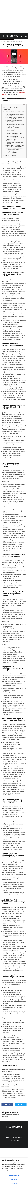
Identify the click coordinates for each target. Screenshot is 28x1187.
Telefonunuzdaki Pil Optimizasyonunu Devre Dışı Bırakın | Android (15, 135)
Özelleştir (14, 1179)
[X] (13, 1132)
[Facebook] (11, 1132)
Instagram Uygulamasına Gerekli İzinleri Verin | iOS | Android (14, 126)
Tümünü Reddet (14, 1184)
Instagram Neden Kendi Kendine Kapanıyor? (12, 108)
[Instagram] (16, 1132)
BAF (13, 1137)
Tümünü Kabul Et (14, 1175)
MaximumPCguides (14, 1140)
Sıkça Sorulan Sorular (10, 155)
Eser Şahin (3, 41)
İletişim (8, 1137)
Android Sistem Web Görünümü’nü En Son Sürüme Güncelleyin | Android (15, 146)
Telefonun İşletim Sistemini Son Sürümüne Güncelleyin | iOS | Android (15, 123)
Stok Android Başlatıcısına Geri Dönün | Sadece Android (16, 129)
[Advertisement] (14, 19)
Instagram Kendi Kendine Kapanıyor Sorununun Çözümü (14, 112)
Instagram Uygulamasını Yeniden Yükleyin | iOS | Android (14, 151)
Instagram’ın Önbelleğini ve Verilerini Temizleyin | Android (15, 138)
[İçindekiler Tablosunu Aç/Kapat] (23, 105)
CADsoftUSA (18, 1137)
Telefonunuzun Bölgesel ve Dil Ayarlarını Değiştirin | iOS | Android (14, 132)
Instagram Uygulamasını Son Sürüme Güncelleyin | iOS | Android (15, 118)
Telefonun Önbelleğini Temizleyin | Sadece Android (15, 121)
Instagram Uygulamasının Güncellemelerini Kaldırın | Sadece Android (15, 142)
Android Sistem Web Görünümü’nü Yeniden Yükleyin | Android (15, 148)
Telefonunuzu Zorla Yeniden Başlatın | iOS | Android (15, 115)
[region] (14, 1172)
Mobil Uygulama (11, 41)
